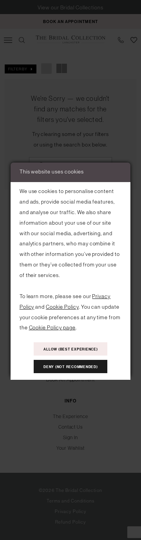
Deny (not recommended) (70, 367)
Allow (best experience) (70, 349)
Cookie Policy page (52, 328)
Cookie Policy (62, 307)
